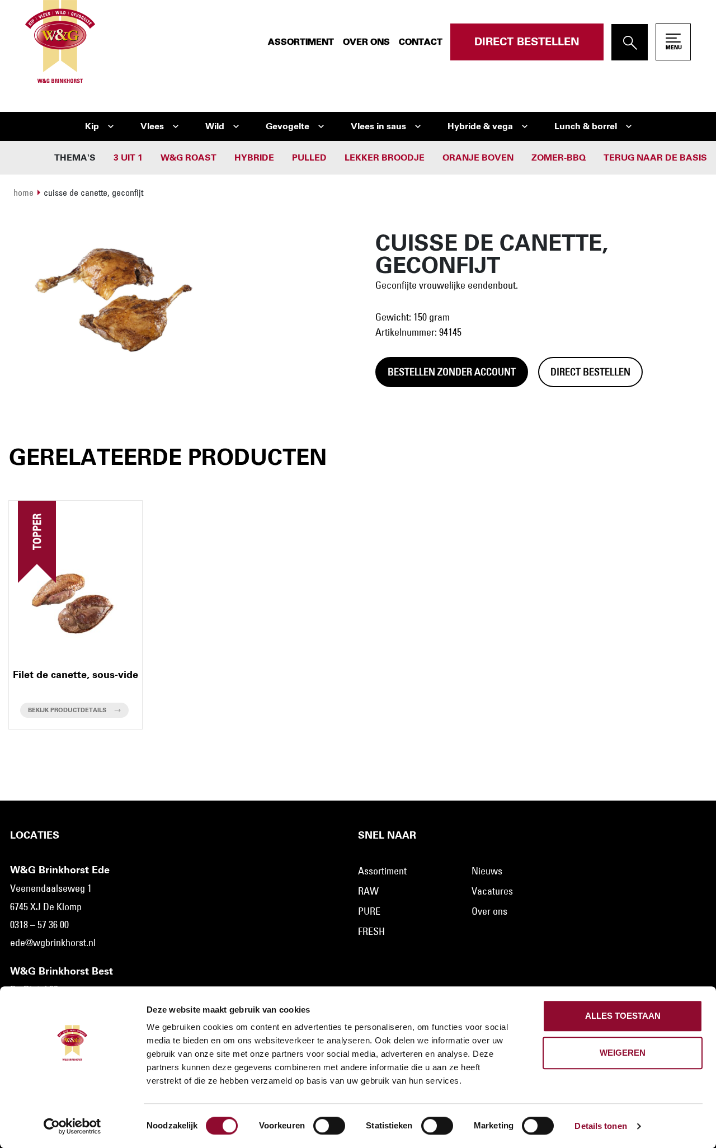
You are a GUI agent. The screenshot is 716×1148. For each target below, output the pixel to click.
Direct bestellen (527, 42)
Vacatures (492, 891)
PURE (369, 911)
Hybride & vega (480, 126)
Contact (420, 41)
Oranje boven (478, 157)
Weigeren (623, 1052)
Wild (214, 126)
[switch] (329, 1126)
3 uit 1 (128, 157)
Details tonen (600, 1126)
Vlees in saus (378, 126)
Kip (92, 126)
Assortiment (301, 41)
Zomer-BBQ (558, 157)
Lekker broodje (385, 157)
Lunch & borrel (585, 126)
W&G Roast (188, 157)
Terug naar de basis (655, 157)
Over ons (366, 41)
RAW (368, 891)
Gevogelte (287, 126)
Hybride (254, 157)
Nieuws (487, 871)
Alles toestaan (623, 1015)
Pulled (309, 157)
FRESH (371, 931)
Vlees (152, 126)
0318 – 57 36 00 (39, 925)
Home (23, 192)
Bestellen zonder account (452, 372)
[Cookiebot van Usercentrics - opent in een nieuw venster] (72, 1126)
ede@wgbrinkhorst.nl (53, 943)
